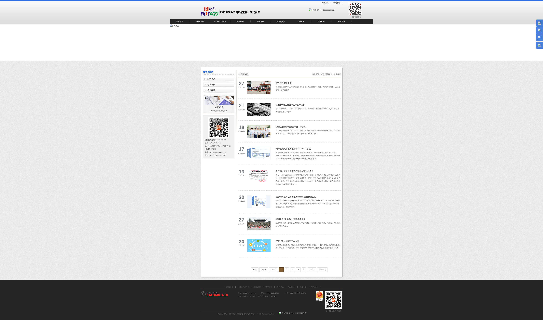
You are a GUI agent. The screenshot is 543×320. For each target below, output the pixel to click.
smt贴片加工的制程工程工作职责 (290, 105)
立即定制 (218, 107)
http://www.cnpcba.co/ (218, 152)
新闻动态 (281, 21)
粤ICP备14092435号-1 (265, 314)
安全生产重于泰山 (284, 83)
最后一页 (322, 270)
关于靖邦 (240, 21)
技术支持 (260, 21)
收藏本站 (336, 3)
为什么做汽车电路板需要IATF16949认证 (293, 149)
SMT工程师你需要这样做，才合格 (291, 127)
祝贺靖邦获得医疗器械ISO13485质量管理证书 (296, 197)
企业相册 (321, 21)
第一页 (263, 270)
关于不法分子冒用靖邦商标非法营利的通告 (294, 171)
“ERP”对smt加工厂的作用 (287, 241)
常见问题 (211, 90)
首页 (322, 74)
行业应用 (301, 21)
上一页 (273, 270)
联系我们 (325, 3)
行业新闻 (211, 85)
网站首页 (179, 21)
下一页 (311, 270)
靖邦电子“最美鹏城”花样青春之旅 (290, 219)
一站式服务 (200, 21)
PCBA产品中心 (220, 21)
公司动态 (211, 79)
